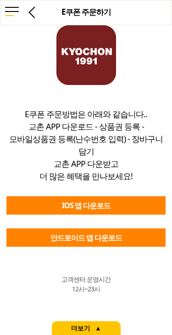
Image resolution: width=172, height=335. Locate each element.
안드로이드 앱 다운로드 (86, 238)
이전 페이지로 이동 (32, 11)
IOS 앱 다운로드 (86, 205)
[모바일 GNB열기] (12, 13)
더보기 (80, 328)
